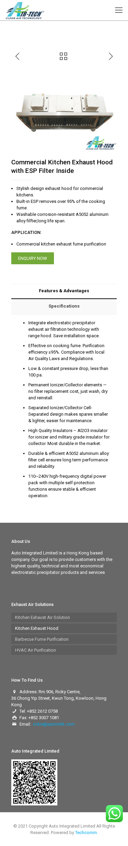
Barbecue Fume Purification (42, 639)
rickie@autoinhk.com (54, 724)
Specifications (64, 306)
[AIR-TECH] (25, 10)
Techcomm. (86, 832)
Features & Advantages (64, 290)
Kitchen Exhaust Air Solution (42, 617)
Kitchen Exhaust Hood (36, 628)
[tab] (64, 291)
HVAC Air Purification (35, 650)
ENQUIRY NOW (32, 258)
